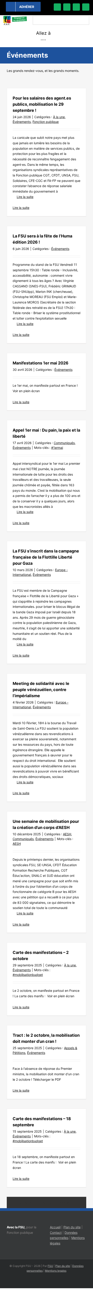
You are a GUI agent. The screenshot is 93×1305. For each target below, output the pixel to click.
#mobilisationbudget (28, 975)
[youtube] (85, 7)
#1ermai (57, 448)
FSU (50, 1266)
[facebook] (57, 7)
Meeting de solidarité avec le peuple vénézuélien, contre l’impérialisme (41, 689)
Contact (56, 1232)
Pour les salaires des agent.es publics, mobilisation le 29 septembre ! (42, 104)
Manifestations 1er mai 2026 (40, 363)
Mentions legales (55, 1270)
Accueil (55, 1227)
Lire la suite (25, 197)
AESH (67, 834)
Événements (22, 122)
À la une (59, 117)
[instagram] (76, 7)
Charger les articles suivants (46, 1203)
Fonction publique (46, 122)
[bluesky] (66, 7)
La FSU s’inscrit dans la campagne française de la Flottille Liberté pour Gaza (46, 557)
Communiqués (64, 443)
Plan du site (72, 1227)
